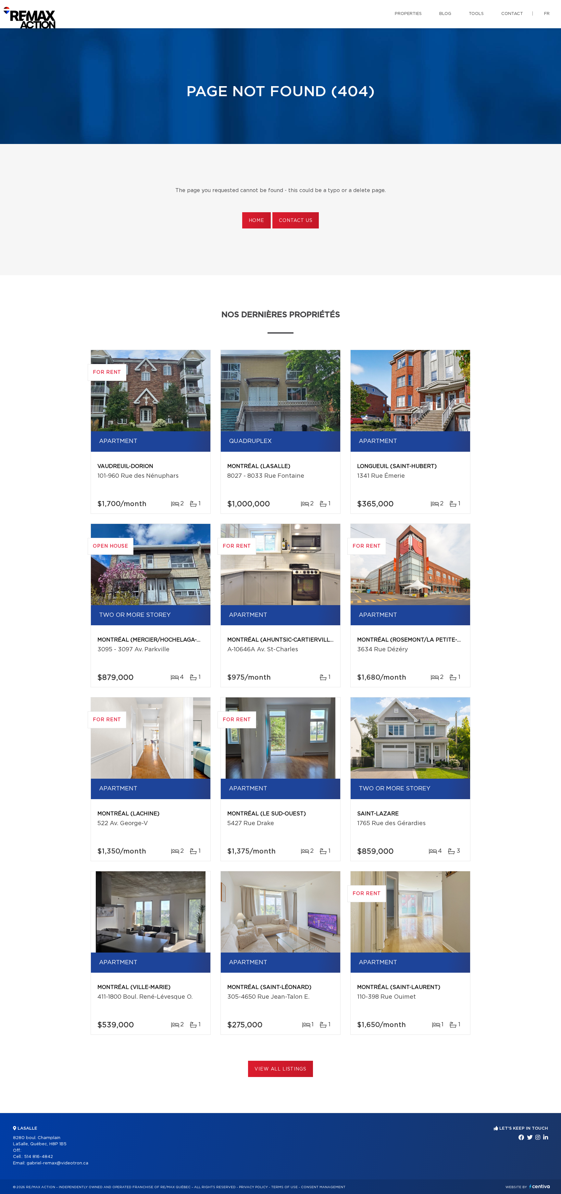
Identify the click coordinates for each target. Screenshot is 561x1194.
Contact (512, 14)
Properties (408, 14)
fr (547, 14)
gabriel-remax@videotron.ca (57, 1163)
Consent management (323, 1187)
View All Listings (280, 1069)
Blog (445, 14)
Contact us (295, 220)
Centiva (539, 1186)
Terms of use (284, 1187)
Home (256, 220)
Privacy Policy (253, 1187)
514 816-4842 (38, 1157)
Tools (476, 14)
